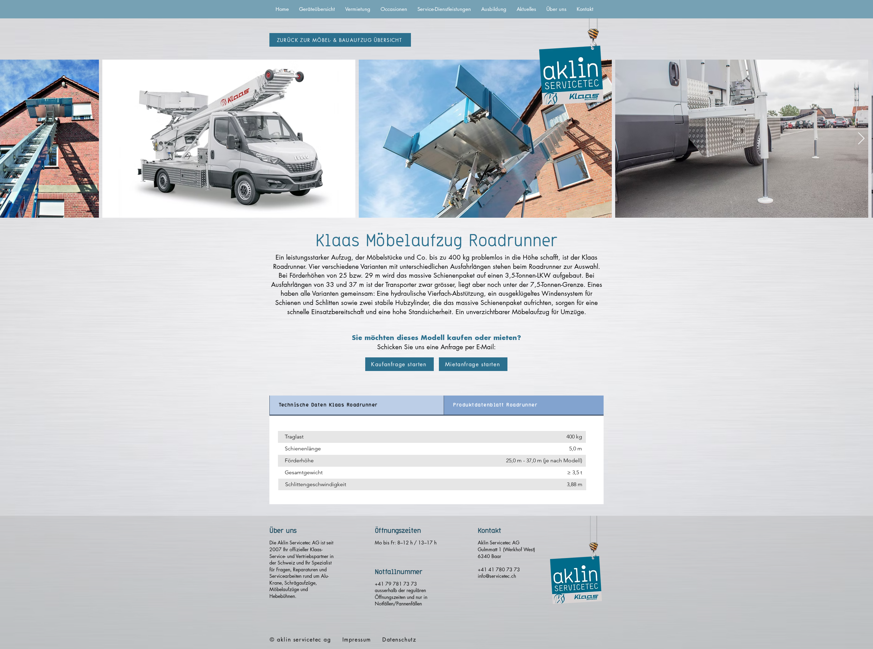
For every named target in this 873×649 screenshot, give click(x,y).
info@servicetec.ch (497, 576)
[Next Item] (861, 138)
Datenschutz (399, 639)
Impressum (356, 639)
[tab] (356, 406)
